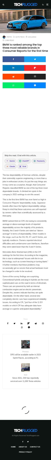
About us (23, 447)
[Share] (13, 59)
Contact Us (35, 447)
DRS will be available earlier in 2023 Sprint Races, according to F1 (25, 355)
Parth (9, 37)
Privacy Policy (25, 452)
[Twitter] (28, 441)
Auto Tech (19, 37)
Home (13, 447)
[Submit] (13, 77)
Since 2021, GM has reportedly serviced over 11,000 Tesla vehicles (25, 378)
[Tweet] (35, 59)
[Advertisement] (25, 123)
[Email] (35, 77)
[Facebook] (22, 441)
